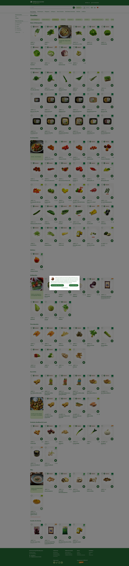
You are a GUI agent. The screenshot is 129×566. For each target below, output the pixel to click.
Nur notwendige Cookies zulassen (57, 285)
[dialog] (64, 283)
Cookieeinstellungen (64, 287)
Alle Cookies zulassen (73, 285)
